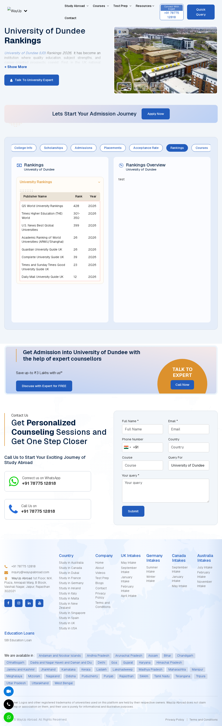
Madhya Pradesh (150, 669)
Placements (113, 148)
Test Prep (120, 6)
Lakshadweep (123, 669)
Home (99, 563)
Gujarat (128, 662)
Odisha (71, 676)
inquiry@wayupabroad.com (30, 572)
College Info (23, 148)
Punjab (108, 676)
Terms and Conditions (103, 605)
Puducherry (90, 676)
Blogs (99, 583)
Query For (175, 457)
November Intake (204, 584)
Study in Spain (69, 618)
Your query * (130, 475)
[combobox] (130, 447)
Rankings (177, 148)
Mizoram (34, 676)
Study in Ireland (70, 588)
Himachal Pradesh (169, 662)
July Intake (204, 567)
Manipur (197, 669)
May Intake (128, 563)
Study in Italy (68, 593)
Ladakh (101, 669)
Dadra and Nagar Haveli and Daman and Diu (61, 662)
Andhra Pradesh (98, 656)
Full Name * (130, 421)
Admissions (83, 148)
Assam (153, 656)
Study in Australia (71, 563)
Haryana (144, 662)
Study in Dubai (69, 573)
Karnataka (68, 669)
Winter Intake (150, 579)
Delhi (101, 662)
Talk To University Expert (33, 80)
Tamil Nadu (162, 676)
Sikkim (144, 676)
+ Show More (15, 67)
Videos (100, 573)
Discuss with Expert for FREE (44, 386)
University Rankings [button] (36, 182)
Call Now (182, 385)
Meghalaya (14, 676)
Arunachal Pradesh (128, 656)
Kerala (86, 669)
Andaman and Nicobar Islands (60, 656)
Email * (173, 421)
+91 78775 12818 (23, 566)
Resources (144, 6)
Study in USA (68, 628)
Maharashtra (177, 669)
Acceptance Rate (146, 148)
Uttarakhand (40, 683)
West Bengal (64, 683)
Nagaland (53, 676)
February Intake (127, 588)
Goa (114, 662)
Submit (133, 511)
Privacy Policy (100, 595)
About (99, 568)
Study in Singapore (72, 613)
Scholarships (53, 148)
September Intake (129, 570)
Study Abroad (75, 6)
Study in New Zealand (68, 606)
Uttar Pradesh (16, 683)
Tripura (200, 676)
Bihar (167, 656)
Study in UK (67, 623)
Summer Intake (152, 569)
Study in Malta (69, 598)
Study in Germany (71, 583)
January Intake (126, 579)
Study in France (70, 578)
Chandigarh (185, 656)
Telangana (183, 676)
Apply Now (155, 114)
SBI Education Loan (18, 640)
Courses (99, 6)
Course (127, 457)
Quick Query (201, 11)
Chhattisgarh (15, 662)
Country (173, 439)
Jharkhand (48, 669)
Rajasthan (126, 676)
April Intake (129, 596)
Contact (70, 18)
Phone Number (132, 439)
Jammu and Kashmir (21, 669)
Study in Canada (70, 568)
